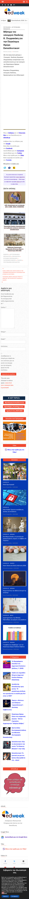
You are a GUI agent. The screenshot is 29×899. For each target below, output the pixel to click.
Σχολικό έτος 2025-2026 (14, 411)
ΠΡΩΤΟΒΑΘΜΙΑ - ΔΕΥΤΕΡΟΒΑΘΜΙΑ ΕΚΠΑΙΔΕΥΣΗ (11, 27)
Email (3, 339)
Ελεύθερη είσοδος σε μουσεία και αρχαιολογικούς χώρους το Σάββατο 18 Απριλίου (14, 538)
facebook (5, 863)
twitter (14, 863)
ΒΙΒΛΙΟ (11, 615)
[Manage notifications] (3, 893)
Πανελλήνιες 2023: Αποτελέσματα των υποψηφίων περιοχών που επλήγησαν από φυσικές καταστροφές (14, 272)
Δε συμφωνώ (15, 896)
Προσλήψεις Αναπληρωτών (13, 407)
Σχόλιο (3, 307)
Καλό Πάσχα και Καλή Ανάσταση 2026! (14, 565)
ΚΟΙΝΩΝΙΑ (12, 534)
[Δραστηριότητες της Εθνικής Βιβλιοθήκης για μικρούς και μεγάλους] (14, 605)
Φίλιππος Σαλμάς (7, 51)
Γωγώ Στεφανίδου (7, 487)
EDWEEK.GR (6, 482)
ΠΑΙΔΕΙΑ (19, 260)
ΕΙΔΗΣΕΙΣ (12, 563)
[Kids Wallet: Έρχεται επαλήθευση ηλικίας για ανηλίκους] (14, 497)
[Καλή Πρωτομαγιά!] (14, 471)
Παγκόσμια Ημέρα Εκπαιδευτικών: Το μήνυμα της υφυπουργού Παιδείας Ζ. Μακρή (13, 278)
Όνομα (3, 332)
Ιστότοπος (4, 346)
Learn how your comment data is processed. (7, 385)
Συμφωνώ (5, 896)
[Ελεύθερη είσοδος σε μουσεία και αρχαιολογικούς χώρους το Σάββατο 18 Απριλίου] (14, 524)
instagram (23, 863)
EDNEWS (5, 254)
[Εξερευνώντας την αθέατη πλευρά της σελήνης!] (14, 578)
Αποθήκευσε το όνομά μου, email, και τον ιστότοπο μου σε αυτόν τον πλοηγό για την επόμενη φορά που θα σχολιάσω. (8, 363)
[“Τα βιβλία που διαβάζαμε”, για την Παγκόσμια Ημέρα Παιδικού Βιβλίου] (14, 632)
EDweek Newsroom (8, 568)
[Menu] (2, 1)
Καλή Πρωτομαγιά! (8, 484)
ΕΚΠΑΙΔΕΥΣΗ (16, 256)
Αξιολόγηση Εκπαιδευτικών (14, 403)
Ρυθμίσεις (4, 893)
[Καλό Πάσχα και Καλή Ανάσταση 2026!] (14, 553)
